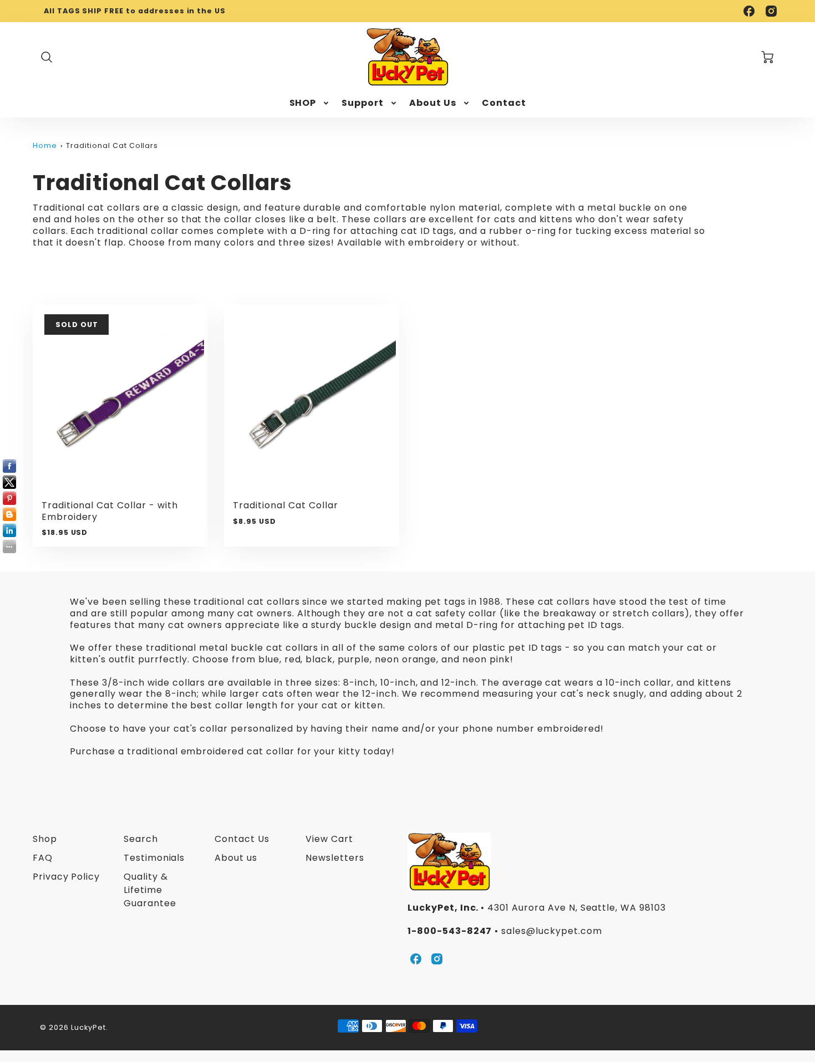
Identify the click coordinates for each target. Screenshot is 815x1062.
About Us (432, 103)
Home (45, 145)
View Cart (329, 839)
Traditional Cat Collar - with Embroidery (110, 511)
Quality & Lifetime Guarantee (150, 890)
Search (141, 839)
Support (363, 103)
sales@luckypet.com (551, 931)
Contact (504, 103)
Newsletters (334, 857)
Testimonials (154, 857)
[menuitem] (310, 103)
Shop (45, 839)
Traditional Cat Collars (112, 145)
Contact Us (242, 839)
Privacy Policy (66, 876)
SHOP (303, 103)
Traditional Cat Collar (285, 505)
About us (236, 857)
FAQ (43, 857)
